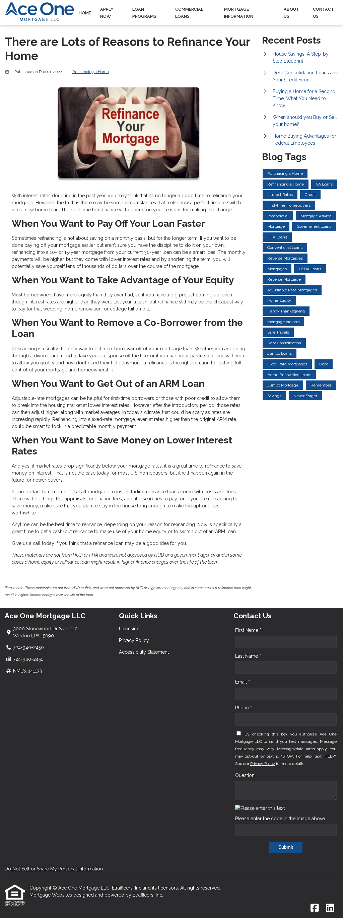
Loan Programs (144, 13)
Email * (242, 682)
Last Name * (248, 656)
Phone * (243, 707)
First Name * (248, 630)
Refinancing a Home (90, 71)
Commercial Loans (189, 13)
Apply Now (107, 13)
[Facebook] (315, 908)
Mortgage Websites (51, 895)
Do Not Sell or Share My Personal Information (54, 868)
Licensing (129, 628)
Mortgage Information (238, 13)
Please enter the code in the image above (280, 818)
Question (245, 775)
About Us (291, 13)
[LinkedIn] (330, 908)
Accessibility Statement (144, 652)
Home (85, 12)
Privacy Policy (134, 640)
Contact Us (323, 13)
